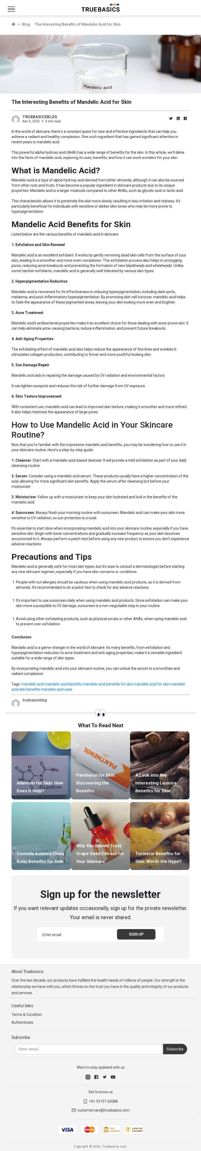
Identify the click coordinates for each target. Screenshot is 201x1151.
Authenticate (22, 1022)
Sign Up (136, 934)
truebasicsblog (40, 117)
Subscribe (175, 1049)
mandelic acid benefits (63, 684)
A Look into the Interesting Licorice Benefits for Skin (156, 782)
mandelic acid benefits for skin (108, 684)
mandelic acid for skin (152, 684)
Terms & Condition (27, 1014)
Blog (26, 24)
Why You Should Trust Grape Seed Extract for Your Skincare (100, 853)
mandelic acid (32, 684)
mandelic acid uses (56, 689)
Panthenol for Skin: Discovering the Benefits (96, 782)
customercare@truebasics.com (103, 1110)
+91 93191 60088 (103, 1101)
